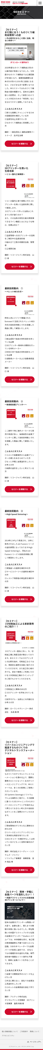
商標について (34, 1031)
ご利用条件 (24, 1031)
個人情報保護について (10, 1031)
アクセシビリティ (8, 1036)
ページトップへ (35, 1042)
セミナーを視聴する (19, 143)
